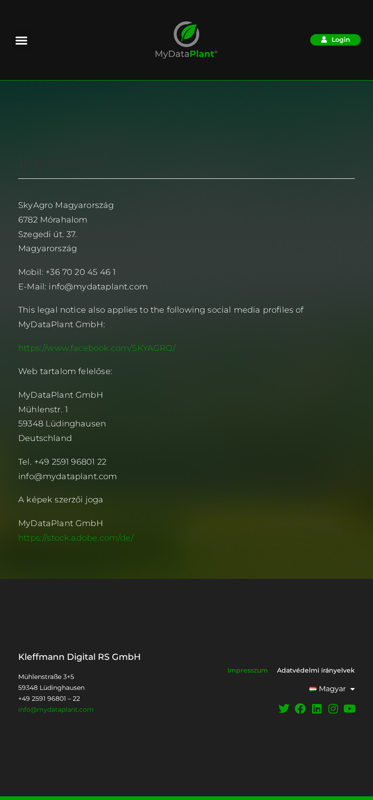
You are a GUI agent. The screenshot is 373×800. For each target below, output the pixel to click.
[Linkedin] (316, 708)
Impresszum (247, 670)
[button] (21, 40)
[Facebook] (300, 708)
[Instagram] (333, 708)
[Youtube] (349, 708)
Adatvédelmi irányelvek (316, 670)
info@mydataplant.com (56, 709)
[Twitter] (283, 708)
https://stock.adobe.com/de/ (76, 537)
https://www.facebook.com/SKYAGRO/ (97, 348)
